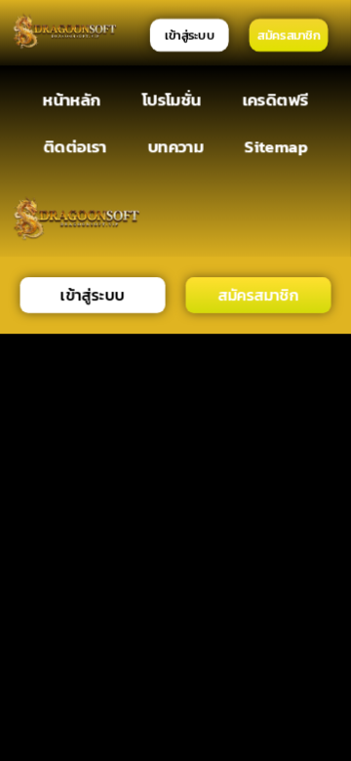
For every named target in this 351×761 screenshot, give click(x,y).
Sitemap (276, 147)
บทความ (175, 147)
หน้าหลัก (72, 99)
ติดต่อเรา (74, 147)
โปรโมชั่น (171, 99)
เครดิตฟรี (275, 99)
